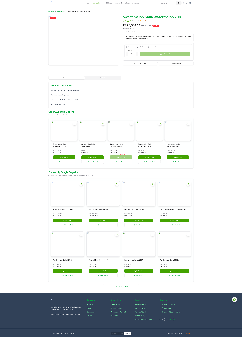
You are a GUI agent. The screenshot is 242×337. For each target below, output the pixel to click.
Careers (90, 316)
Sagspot (187, 333)
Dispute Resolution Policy (144, 319)
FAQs (89, 308)
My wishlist (115, 316)
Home (87, 3)
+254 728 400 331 (162, 304)
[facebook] (161, 319)
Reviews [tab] (102, 78)
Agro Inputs (61, 11)
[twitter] (170, 319)
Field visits (108, 3)
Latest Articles (116, 304)
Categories (96, 3)
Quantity (129, 50)
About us (90, 304)
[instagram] (165, 319)
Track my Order (116, 308)
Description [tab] (66, 78)
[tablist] (84, 78)
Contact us (135, 3)
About (127, 3)
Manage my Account (118, 312)
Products (51, 11)
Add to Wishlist (141, 64)
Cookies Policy (140, 304)
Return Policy (140, 316)
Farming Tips (119, 3)
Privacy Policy (140, 308)
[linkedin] (174, 319)
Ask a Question (176, 64)
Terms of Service (141, 312)
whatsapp (162, 308)
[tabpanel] (121, 95)
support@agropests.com (162, 311)
